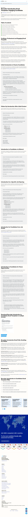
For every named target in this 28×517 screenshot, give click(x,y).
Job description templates (5, 486)
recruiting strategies (4, 371)
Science (3, 466)
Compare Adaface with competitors (6, 484)
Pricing (2, 467)
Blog (2, 499)
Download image (3, 334)
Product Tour (3, 465)
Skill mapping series (4, 485)
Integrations (3, 469)
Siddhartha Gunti (4, 12)
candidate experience (22, 374)
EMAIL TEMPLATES (3, 7)
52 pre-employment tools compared (6, 483)
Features (3, 468)
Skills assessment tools (4, 482)
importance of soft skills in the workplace (8, 43)
